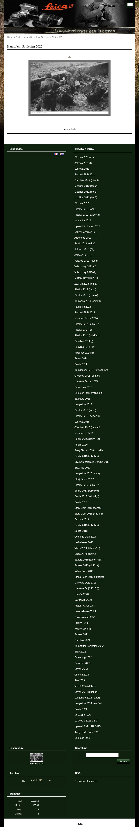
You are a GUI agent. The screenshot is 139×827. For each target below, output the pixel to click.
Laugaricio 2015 (83, 404)
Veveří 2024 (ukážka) (86, 692)
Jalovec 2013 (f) (83, 255)
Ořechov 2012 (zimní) (86, 180)
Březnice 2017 (82, 467)
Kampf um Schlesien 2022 (43, 37)
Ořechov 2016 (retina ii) (87, 427)
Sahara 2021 (81, 634)
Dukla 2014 (80, 364)
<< (23, 780)
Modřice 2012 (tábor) (85, 186)
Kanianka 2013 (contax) (87, 301)
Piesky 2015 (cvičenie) (87, 416)
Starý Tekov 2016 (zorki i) (88, 450)
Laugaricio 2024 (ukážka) (88, 703)
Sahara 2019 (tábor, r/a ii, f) (89, 559)
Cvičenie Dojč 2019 (85, 536)
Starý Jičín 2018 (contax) (88, 508)
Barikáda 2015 (82, 398)
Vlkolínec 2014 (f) (84, 352)
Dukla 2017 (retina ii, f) (86, 496)
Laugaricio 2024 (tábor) (87, 697)
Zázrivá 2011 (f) (83, 163)
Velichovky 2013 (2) (85, 272)
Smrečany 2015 (83, 387)
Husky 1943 (81, 623)
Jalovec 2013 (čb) (84, 249)
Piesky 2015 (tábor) (85, 410)
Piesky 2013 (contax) (86, 295)
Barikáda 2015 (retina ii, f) (88, 393)
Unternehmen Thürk (85, 611)
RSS (80, 823)
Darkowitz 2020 (83, 600)
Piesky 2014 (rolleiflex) (87, 335)
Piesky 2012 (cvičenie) (87, 214)
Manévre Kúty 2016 (85, 433)
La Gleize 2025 (82, 715)
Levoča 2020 (81, 594)
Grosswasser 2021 (85, 617)
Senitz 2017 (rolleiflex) (86, 490)
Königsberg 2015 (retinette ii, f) (91, 370)
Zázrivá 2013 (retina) (85, 283)
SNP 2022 (80, 651)
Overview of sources (85, 781)
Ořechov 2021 (82, 640)
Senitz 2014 (80, 358)
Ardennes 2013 (82, 237)
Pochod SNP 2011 (84, 174)
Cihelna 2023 (81, 674)
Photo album (21, 37)
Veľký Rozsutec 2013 (86, 232)
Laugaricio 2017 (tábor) (87, 473)
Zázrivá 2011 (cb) (84, 157)
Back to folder (69, 129)
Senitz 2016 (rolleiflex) (86, 456)
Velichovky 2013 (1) (85, 266)
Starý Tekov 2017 (84, 479)
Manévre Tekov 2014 (86, 318)
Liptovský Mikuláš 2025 (87, 726)
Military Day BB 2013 (86, 278)
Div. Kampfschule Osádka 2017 (92, 462)
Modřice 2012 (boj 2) (85, 197)
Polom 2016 (81, 444)
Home (10, 37)
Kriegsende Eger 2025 (86, 732)
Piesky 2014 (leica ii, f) (86, 324)
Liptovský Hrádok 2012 (87, 226)
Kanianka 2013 (82, 306)
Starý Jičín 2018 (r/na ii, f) (88, 513)
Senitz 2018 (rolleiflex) (86, 525)
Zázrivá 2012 (81, 203)
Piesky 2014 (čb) (83, 329)
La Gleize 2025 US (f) (86, 720)
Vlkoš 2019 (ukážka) (85, 554)
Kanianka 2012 (82, 220)
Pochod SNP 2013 (84, 312)
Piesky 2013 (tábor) (85, 289)
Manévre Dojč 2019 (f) (86, 588)
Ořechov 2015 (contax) (87, 375)
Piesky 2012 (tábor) (85, 209)
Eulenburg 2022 (83, 657)
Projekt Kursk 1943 (85, 605)
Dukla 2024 (80, 709)
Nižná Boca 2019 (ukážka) (89, 577)
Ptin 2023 (79, 680)
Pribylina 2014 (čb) (84, 347)
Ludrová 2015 (82, 421)
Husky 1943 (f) (82, 628)
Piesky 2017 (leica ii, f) (86, 485)
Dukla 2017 (80, 502)
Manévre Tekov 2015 (86, 381)
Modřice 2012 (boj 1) (85, 191)
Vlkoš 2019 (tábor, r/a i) (87, 548)
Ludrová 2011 (81, 168)
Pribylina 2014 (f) (83, 341)
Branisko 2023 (82, 663)
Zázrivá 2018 (81, 519)
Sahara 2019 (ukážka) (86, 565)
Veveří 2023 (81, 669)
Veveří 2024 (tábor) (85, 686)
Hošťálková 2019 (83, 542)
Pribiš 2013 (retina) (84, 243)
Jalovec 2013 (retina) (86, 260)
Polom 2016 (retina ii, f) (87, 439)
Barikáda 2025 (82, 738)
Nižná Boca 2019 (83, 571)
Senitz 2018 (80, 531)
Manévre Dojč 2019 (85, 582)
